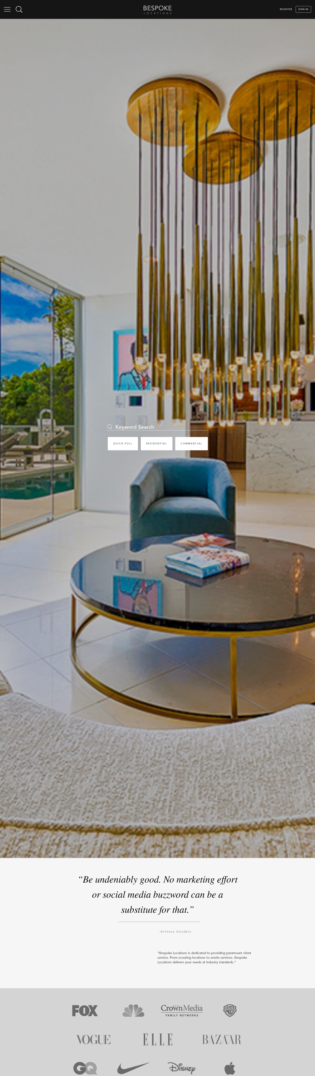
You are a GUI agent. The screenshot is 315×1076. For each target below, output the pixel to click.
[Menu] (7, 10)
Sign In (303, 9)
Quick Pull (123, 443)
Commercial (191, 443)
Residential (156, 443)
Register (286, 9)
